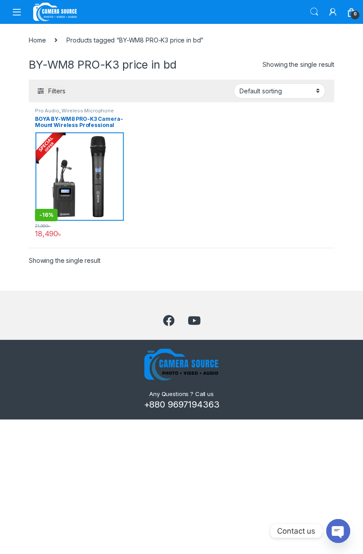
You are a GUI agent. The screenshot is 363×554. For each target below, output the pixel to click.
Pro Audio (47, 111)
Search (314, 12)
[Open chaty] (338, 531)
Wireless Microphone (87, 111)
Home (37, 40)
